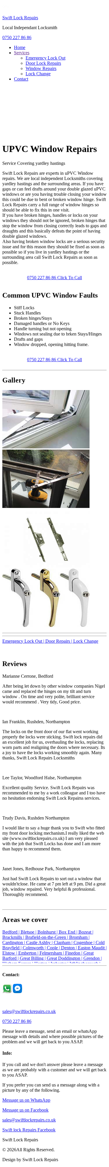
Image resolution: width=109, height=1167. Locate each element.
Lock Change (38, 73)
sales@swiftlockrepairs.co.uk (29, 1011)
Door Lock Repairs (43, 63)
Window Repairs (41, 68)
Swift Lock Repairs (20, 17)
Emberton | (29, 953)
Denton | (69, 947)
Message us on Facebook (25, 1109)
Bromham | (79, 937)
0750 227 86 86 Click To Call (54, 277)
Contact (21, 78)
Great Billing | (33, 958)
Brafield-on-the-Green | (47, 937)
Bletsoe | (29, 932)
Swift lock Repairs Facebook (29, 1129)
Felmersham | (52, 953)
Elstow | (10, 953)
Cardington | (14, 942)
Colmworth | (35, 947)
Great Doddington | (65, 958)
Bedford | (11, 932)
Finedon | (74, 953)
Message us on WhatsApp (26, 1100)
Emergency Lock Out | (23, 641)
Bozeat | (85, 932)
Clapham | (64, 942)
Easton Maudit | (92, 947)
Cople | (54, 947)
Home (19, 47)
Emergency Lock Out (45, 57)
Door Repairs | (59, 641)
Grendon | (92, 958)
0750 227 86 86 (16, 37)
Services (21, 52)
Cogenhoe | (85, 942)
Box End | (68, 932)
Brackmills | (13, 937)
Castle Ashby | (40, 942)
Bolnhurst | (48, 932)
